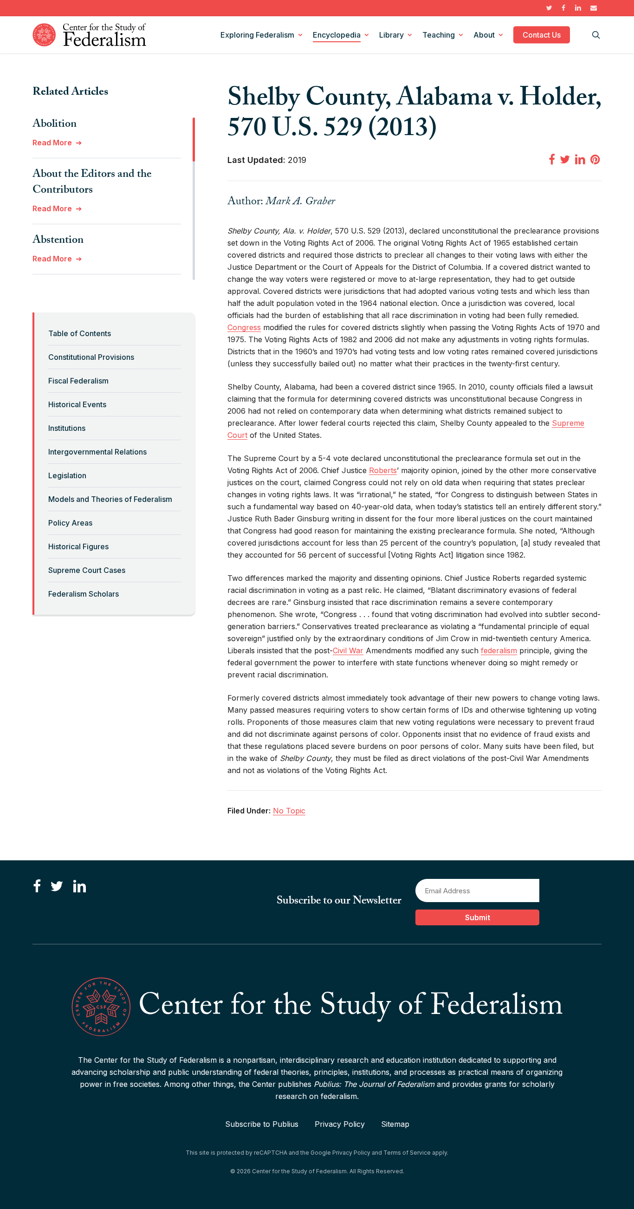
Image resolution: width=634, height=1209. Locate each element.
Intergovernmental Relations (97, 451)
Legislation (67, 475)
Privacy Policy (340, 1124)
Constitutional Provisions (91, 357)
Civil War (348, 650)
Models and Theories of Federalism (110, 499)
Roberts (383, 470)
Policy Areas (70, 522)
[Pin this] (596, 159)
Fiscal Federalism (78, 380)
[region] (113, 198)
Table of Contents (79, 333)
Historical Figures (78, 546)
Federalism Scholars (83, 593)
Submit (477, 917)
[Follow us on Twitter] (56, 886)
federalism (499, 650)
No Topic (289, 810)
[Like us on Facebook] (37, 886)
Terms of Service (407, 1152)
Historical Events (77, 404)
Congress (244, 327)
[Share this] (552, 159)
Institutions (66, 428)
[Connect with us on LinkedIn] (79, 886)
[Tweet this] (565, 159)
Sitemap (395, 1124)
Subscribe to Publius (261, 1124)
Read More (52, 142)
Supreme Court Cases (86, 570)
